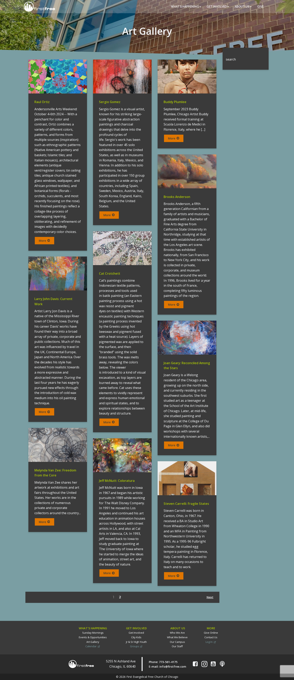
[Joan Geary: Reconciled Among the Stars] (187, 337)
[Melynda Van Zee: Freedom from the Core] (57, 444)
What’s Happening (185, 6)
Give (260, 6)
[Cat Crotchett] (122, 248)
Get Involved (217, 6)
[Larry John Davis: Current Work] (57, 273)
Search (228, 50)
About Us (242, 6)
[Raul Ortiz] (57, 76)
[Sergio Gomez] (122, 76)
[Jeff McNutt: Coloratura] (122, 455)
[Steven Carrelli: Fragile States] (187, 478)
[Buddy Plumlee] (187, 76)
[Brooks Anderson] (187, 171)
